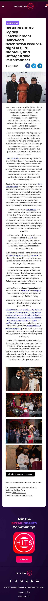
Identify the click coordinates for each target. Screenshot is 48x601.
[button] (3, 6)
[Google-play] (32, 581)
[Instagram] (21, 581)
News (16, 23)
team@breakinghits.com (22, 495)
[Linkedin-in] (37, 581)
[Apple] (26, 581)
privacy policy (24, 592)
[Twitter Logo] (16, 581)
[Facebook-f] (10, 581)
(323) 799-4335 (19, 492)
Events (10, 23)
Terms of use (24, 596)
